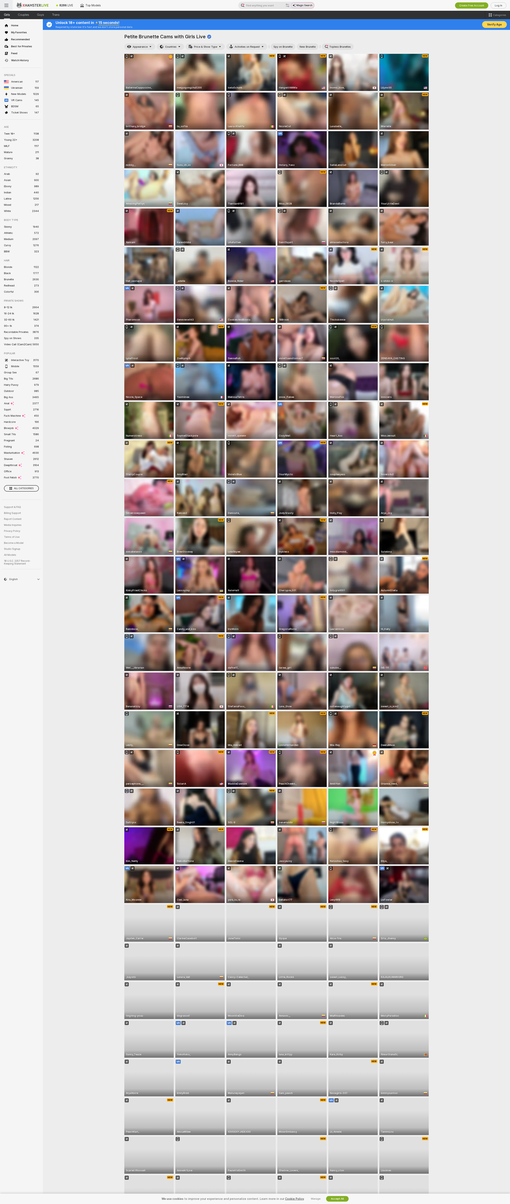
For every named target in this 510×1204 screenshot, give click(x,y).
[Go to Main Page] (33, 5)
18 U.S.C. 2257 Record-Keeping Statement (17, 562)
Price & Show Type (205, 46)
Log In (498, 5)
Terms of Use (12, 537)
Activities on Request (247, 46)
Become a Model (14, 543)
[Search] (287, 5)
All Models (10, 555)
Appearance (140, 46)
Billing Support (12, 513)
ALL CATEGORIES (24, 488)
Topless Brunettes (340, 46)
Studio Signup (12, 549)
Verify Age (494, 24)
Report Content (13, 519)
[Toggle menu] (6, 5)
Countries (171, 46)
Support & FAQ (12, 507)
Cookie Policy (294, 1198)
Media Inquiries (13, 525)
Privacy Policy (12, 531)
